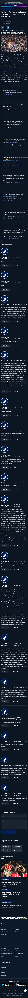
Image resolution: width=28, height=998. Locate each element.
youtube (18, 850)
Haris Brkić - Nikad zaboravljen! (12, 905)
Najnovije (3, 948)
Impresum (3, 929)
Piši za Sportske (5, 934)
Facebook (3, 967)
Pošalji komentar (8, 832)
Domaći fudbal (5, 951)
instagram (7, 850)
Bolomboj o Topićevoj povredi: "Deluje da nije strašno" (11, 883)
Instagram (3, 975)
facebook (6, 846)
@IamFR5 (18, 160)
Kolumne (17, 951)
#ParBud (10, 160)
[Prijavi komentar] (17, 265)
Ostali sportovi (19, 953)
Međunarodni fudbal (6, 953)
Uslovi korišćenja (5, 931)
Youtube (3, 972)
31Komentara (6, 23)
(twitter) (17, 846)
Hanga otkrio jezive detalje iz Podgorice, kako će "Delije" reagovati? (11, 894)
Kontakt (17, 929)
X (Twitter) (3, 970)
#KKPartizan (12, 177)
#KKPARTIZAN (12, 159)
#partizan (10, 90)
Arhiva (2, 937)
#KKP (13, 160)
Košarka (17, 948)
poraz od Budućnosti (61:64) (16, 71)
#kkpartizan (6, 211)
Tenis (16, 956)
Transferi (3, 956)
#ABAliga (18, 159)
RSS (16, 931)
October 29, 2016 (7, 94)
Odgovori (5, 265)
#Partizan (5, 160)
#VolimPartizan (13, 196)
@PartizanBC (14, 142)
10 (12, 569)
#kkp (14, 90)
